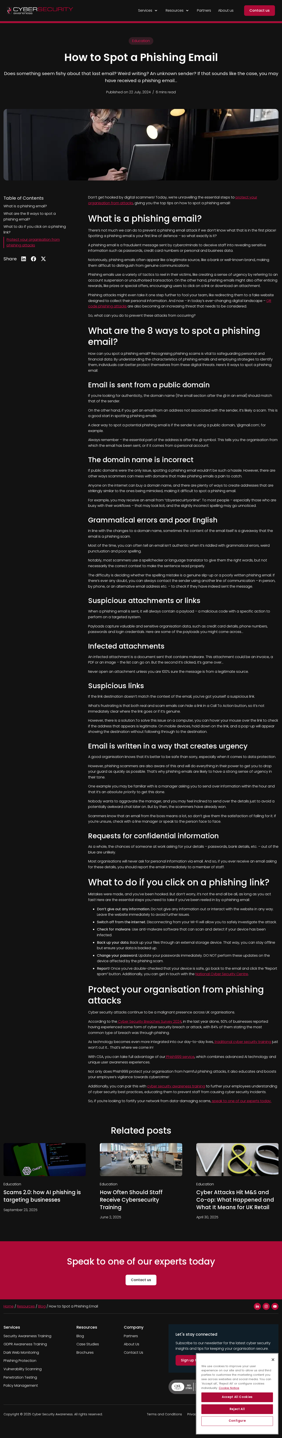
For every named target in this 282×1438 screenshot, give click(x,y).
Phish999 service (180, 1056)
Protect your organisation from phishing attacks (33, 242)
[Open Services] (156, 10)
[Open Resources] (187, 10)
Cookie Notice (229, 1388)
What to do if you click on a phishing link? (35, 229)
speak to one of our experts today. (241, 1100)
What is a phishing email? (25, 206)
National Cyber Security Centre (221, 973)
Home (9, 1306)
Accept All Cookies (237, 1397)
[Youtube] (274, 1306)
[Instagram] (266, 1306)
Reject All (237, 1409)
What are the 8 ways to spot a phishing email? (30, 216)
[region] (237, 1393)
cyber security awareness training (176, 1086)
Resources (26, 1306)
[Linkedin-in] (257, 1306)
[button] (23, 258)
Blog (42, 1306)
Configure (237, 1421)
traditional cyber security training (242, 1041)
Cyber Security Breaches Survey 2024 (149, 1021)
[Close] (273, 1359)
